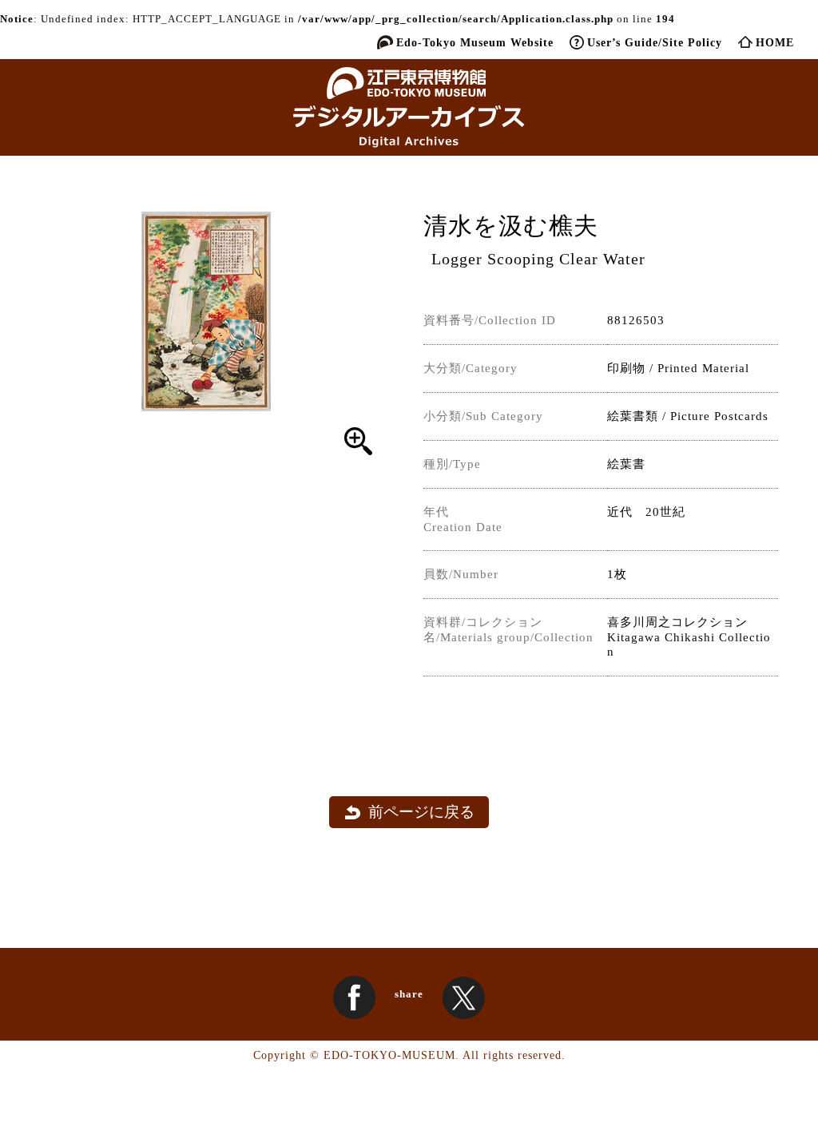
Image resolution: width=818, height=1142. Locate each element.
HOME (775, 42)
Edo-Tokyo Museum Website (475, 42)
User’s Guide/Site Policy (654, 42)
